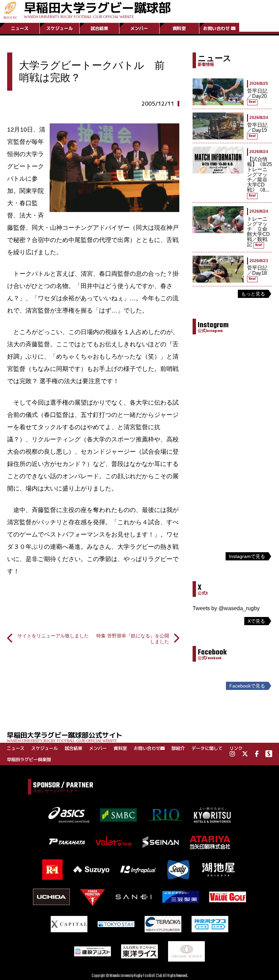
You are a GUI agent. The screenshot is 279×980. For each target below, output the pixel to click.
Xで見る (256, 621)
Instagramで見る (247, 556)
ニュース (20, 28)
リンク (236, 748)
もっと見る (253, 294)
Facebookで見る (247, 686)
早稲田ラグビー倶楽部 (29, 759)
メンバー (139, 28)
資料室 (179, 28)
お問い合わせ (216, 28)
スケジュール (59, 28)
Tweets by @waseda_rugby (226, 608)
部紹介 (178, 748)
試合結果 (99, 28)
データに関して (207, 748)
